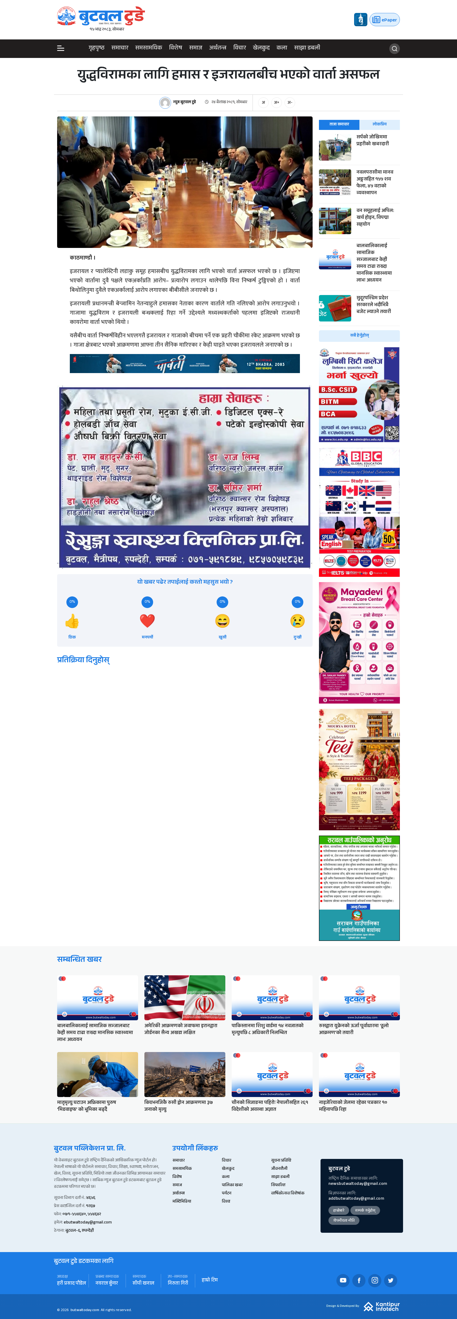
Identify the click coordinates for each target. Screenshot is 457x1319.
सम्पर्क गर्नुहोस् (365, 1211)
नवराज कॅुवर (106, 1284)
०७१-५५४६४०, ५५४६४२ (81, 1214)
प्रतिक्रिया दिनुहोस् (83, 661)
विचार (239, 49)
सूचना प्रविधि (281, 1160)
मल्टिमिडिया (181, 1201)
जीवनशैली (279, 1169)
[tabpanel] (359, 238)
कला (282, 49)
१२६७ (90, 1206)
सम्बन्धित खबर (79, 960)
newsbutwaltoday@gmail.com (357, 1184)
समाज (195, 49)
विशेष (175, 49)
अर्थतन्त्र (217, 49)
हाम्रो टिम (210, 1280)
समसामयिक (148, 49)
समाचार (119, 49)
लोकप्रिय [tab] (380, 124)
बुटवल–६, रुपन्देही (79, 1231)
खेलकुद (261, 49)
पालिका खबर (232, 1185)
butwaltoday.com (85, 1310)
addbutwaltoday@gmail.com (356, 1199)
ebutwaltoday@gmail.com (88, 1222)
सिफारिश (278, 1185)
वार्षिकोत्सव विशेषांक (287, 1193)
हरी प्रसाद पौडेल (71, 1284)
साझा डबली (307, 49)
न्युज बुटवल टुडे (184, 103)
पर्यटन (226, 1193)
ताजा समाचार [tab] (339, 124)
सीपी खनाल (143, 1284)
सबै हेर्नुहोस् (359, 335)
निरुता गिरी (178, 1284)
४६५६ (90, 1198)
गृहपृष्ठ (96, 49)
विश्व (226, 1201)
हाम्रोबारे (338, 1211)
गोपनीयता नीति (344, 1221)
